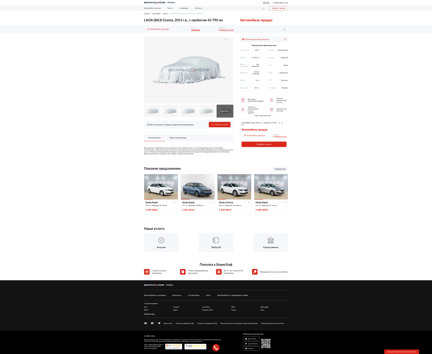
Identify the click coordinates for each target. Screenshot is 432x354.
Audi (145, 307)
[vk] (145, 323)
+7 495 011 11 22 (225, 30)
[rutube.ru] (152, 323)
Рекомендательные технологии (272, 323)
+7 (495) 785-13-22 (280, 3)
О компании (183, 8)
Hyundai (176, 307)
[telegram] (159, 323)
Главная (147, 14)
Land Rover (206, 307)
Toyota (233, 310)
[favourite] (257, 8)
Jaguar (175, 310)
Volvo (262, 310)
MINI (233, 307)
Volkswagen (264, 307)
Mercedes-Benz (207, 310)
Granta (165, 14)
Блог (208, 295)
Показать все (280, 169)
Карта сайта (168, 323)
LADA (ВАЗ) (156, 14)
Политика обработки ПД (185, 323)
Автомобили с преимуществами (232, 295)
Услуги (170, 8)
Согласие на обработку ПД (207, 323)
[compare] (264, 8)
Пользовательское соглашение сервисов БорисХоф (239, 323)
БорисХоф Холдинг (156, 345)
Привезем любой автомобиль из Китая (402, 352)
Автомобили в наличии (152, 8)
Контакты (198, 8)
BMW (146, 310)
